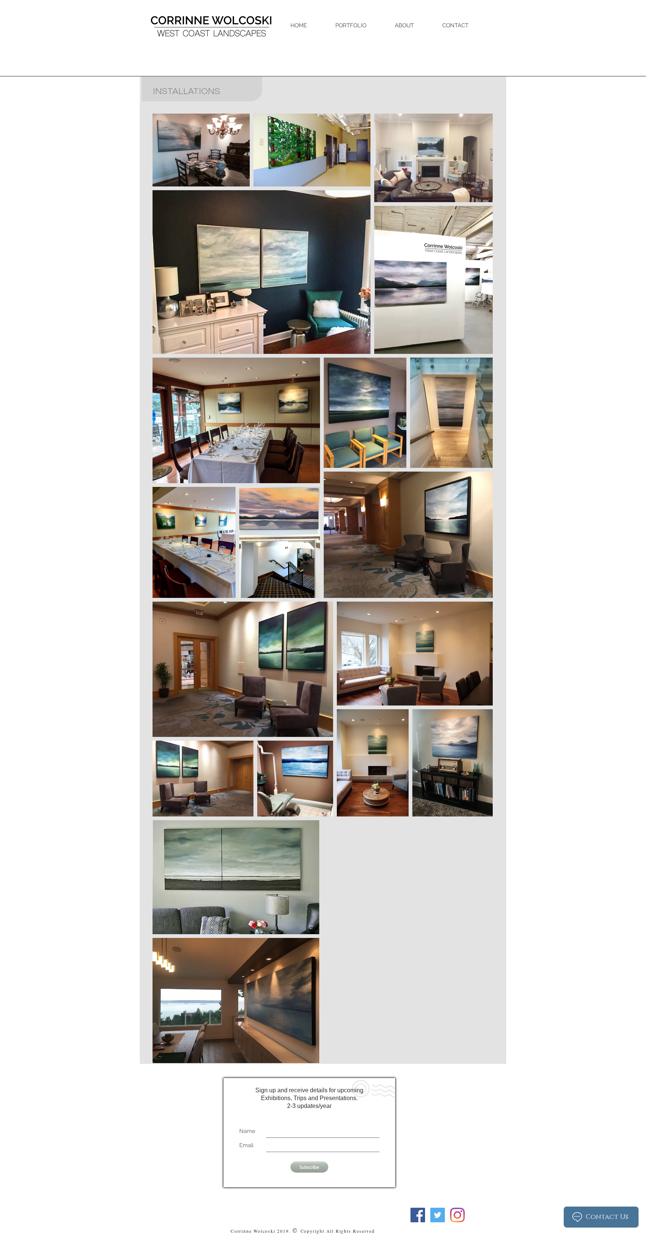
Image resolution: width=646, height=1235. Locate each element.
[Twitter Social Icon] (437, 1215)
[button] (359, 25)
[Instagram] (457, 1215)
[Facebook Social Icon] (417, 1215)
